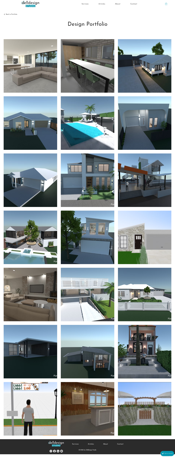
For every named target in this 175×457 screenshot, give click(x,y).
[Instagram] (51, 451)
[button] (166, 4)
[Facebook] (54, 451)
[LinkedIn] (58, 451)
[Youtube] (61, 451)
